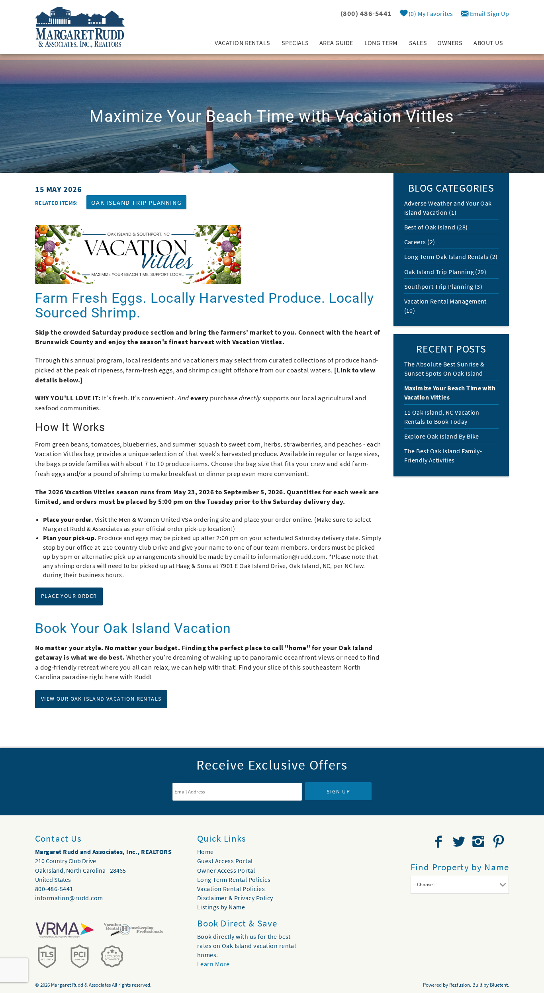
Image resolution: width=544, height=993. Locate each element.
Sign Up (338, 791)
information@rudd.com (292, 556)
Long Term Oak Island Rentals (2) (451, 256)
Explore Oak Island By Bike (441, 436)
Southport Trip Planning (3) (443, 286)
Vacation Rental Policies (231, 889)
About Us (488, 43)
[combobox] (460, 885)
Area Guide (336, 43)
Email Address (193, 777)
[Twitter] (459, 841)
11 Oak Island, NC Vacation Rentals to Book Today (441, 416)
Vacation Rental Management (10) (445, 305)
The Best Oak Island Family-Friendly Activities (443, 455)
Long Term (381, 43)
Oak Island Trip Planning (136, 202)
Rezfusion (459, 984)
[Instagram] (479, 841)
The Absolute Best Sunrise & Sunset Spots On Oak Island (444, 368)
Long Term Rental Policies (234, 879)
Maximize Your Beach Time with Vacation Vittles (450, 392)
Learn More (213, 964)
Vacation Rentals (242, 43)
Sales (418, 43)
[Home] (80, 27)
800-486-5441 (54, 889)
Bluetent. (499, 984)
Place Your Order (69, 595)
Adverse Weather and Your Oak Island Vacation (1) (448, 207)
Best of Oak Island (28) (436, 227)
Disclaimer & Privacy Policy (235, 898)
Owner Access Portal (226, 870)
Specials (295, 43)
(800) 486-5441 (366, 13)
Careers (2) (419, 242)
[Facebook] (439, 841)
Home (205, 852)
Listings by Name (221, 907)
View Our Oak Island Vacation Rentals (101, 698)
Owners (449, 43)
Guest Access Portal (225, 861)
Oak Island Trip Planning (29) (445, 272)
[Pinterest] (499, 841)
